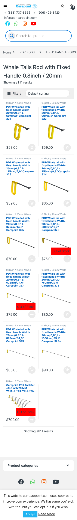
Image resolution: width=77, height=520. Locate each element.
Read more (67, 258)
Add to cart (32, 147)
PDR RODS (27, 52)
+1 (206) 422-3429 (46, 12)
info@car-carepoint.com (20, 17)
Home (7, 52)
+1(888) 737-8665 (17, 12)
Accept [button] (30, 514)
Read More (46, 514)
